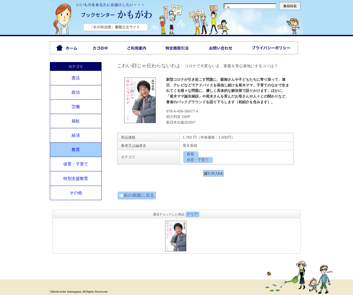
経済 (76, 135)
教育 (76, 149)
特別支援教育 (75, 178)
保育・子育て (75, 164)
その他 (76, 193)
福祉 (76, 121)
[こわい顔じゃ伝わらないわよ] (140, 122)
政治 (76, 92)
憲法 (76, 78)
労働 (76, 106)
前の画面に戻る (139, 195)
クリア (192, 214)
